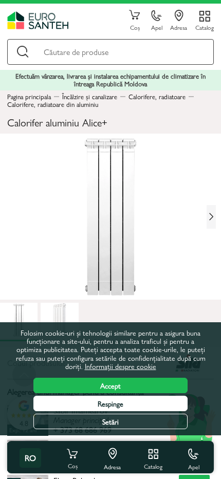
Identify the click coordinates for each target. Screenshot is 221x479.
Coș (135, 27)
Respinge (110, 403)
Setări (110, 421)
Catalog (204, 27)
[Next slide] (211, 217)
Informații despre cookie (120, 366)
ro (30, 458)
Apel (156, 27)
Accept (110, 385)
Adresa (178, 27)
